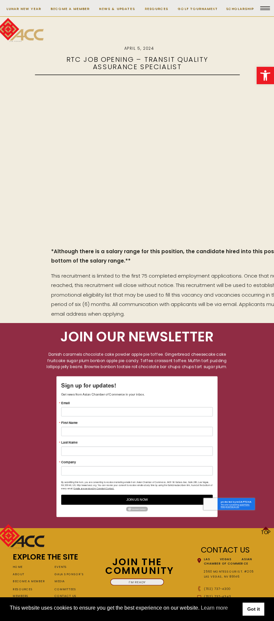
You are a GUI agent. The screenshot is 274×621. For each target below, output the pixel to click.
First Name (69, 423)
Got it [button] (253, 609)
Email (65, 403)
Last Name (69, 442)
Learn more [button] (214, 608)
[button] (265, 75)
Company (68, 462)
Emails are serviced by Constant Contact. (94, 488)
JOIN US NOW (137, 499)
